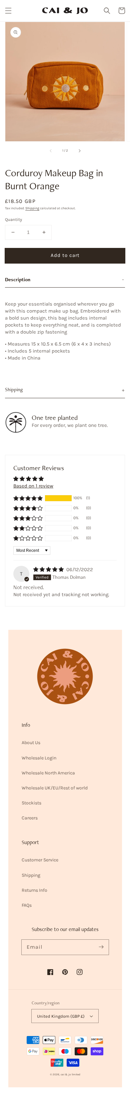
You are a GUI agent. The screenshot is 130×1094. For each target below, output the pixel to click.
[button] (8, 10)
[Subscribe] (101, 947)
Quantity (13, 219)
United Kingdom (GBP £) (61, 1016)
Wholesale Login (39, 758)
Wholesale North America (48, 773)
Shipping (32, 208)
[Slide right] (79, 150)
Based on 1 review (33, 486)
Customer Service (40, 860)
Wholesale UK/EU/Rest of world (55, 788)
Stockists (31, 803)
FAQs (27, 905)
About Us (31, 742)
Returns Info (34, 890)
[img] (49, 569)
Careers (30, 818)
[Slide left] (51, 150)
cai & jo (66, 1074)
